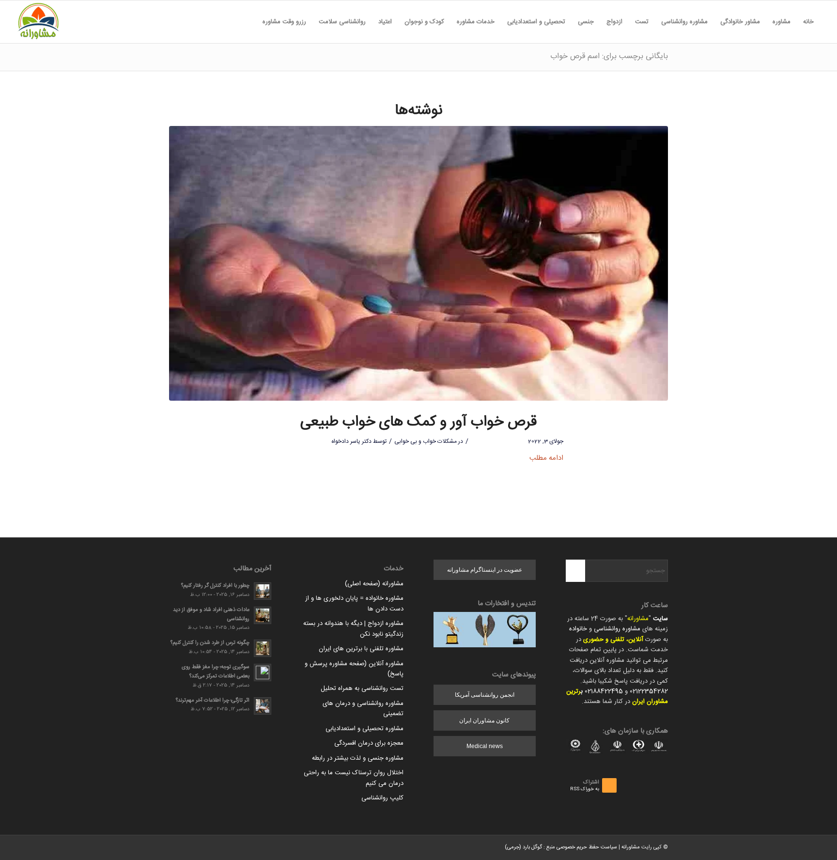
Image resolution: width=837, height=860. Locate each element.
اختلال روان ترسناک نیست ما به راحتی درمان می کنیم (353, 777)
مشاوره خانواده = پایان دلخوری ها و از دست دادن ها (354, 603)
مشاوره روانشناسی (617, 629)
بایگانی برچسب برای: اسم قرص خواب (609, 56)
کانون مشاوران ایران (484, 720)
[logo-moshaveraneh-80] (38, 21)
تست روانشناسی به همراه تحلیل (362, 688)
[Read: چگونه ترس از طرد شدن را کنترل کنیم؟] (262, 648)
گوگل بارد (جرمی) (523, 847)
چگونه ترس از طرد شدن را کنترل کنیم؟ (209, 642)
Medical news (484, 746)
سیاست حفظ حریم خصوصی (587, 847)
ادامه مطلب (546, 458)
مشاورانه (638, 618)
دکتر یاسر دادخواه (351, 441)
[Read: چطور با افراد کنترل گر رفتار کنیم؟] (262, 591)
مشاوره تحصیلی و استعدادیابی (364, 728)
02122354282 (649, 691)
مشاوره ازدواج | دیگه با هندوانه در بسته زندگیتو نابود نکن (353, 628)
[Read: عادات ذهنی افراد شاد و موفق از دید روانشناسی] (262, 615)
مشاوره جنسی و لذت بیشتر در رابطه (357, 758)
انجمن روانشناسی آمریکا (484, 694)
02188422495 (604, 691)
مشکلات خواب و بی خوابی (425, 441)
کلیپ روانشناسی (382, 798)
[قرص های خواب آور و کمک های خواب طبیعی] (418, 263)
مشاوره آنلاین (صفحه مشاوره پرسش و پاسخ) (354, 668)
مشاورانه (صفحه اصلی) (374, 584)
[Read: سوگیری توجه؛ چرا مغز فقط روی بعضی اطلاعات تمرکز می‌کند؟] (262, 672)
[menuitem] (808, 21)
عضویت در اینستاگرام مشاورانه (484, 569)
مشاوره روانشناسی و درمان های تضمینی (363, 708)
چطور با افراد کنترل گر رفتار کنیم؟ (215, 585)
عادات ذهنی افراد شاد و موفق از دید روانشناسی (211, 614)
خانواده (578, 629)
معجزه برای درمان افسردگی (368, 743)
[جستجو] (250, 21)
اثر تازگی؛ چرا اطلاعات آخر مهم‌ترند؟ (212, 700)
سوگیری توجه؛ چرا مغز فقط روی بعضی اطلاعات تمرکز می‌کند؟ (215, 671)
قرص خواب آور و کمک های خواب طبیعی (418, 422)
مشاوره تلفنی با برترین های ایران (361, 648)
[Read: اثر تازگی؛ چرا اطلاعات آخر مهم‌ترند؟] (262, 706)
